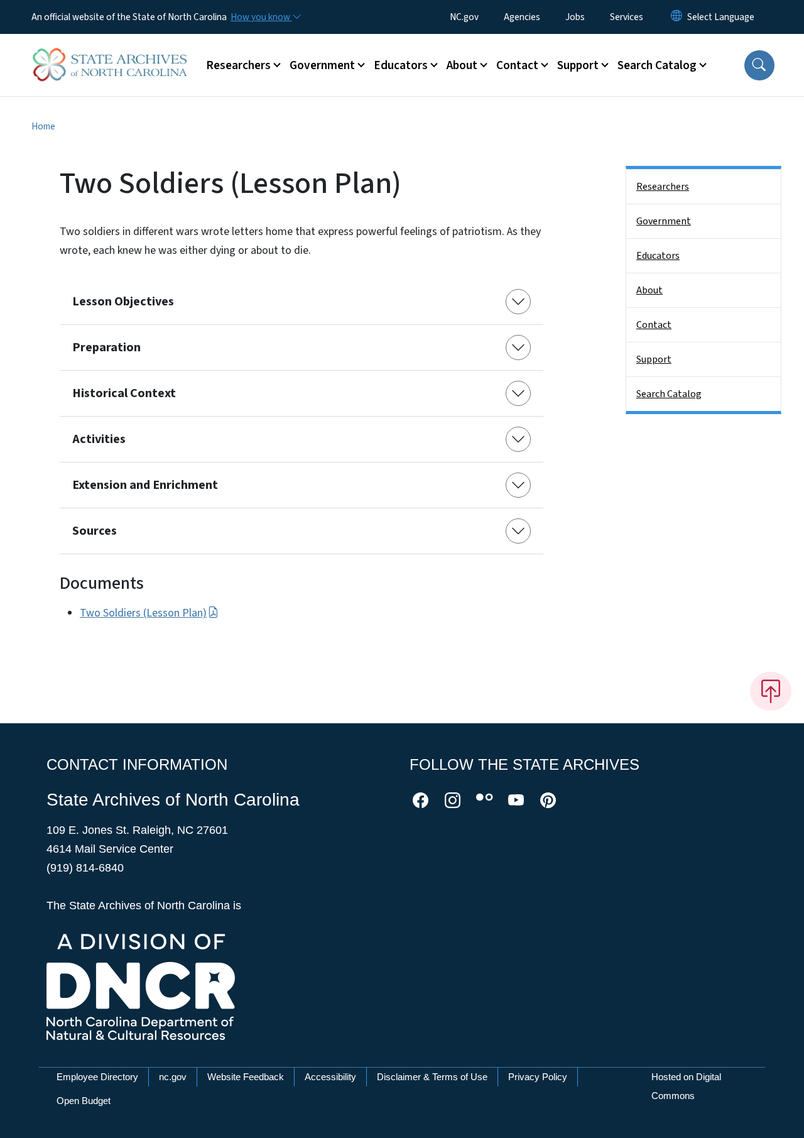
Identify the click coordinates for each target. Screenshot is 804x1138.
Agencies (522, 17)
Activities (99, 439)
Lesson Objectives (123, 301)
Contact (653, 325)
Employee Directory (97, 1076)
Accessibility (330, 1076)
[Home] (109, 51)
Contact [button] (517, 65)
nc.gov (173, 1076)
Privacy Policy (537, 1076)
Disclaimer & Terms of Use (432, 1076)
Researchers (662, 187)
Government (663, 221)
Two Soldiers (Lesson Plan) (143, 613)
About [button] (462, 65)
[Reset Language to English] (676, 17)
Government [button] (322, 65)
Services (626, 17)
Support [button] (578, 65)
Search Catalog (669, 394)
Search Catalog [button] (657, 65)
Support (653, 359)
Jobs (575, 17)
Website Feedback (245, 1076)
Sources (94, 531)
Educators (658, 256)
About (649, 290)
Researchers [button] (238, 65)
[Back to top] (770, 691)
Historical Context (124, 393)
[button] (759, 65)
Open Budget (84, 1100)
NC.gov (464, 17)
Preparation (106, 347)
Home (43, 126)
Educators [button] (401, 65)
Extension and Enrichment (145, 485)
